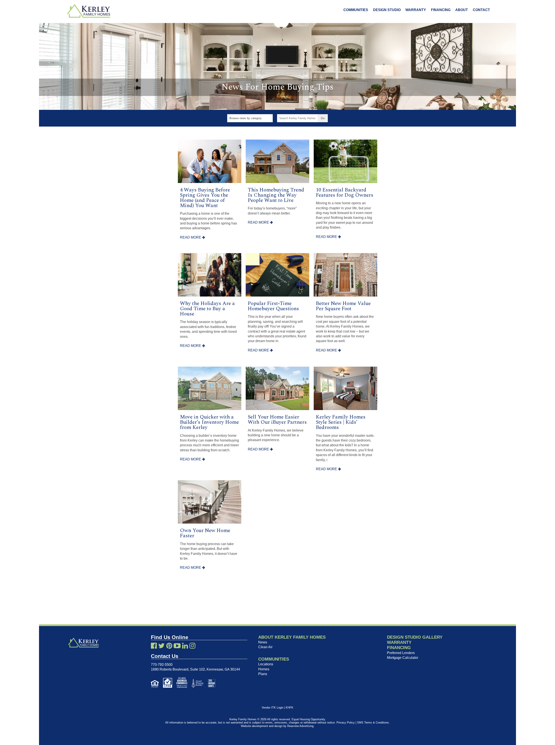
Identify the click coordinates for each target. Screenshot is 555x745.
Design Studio (387, 10)
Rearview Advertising (300, 726)
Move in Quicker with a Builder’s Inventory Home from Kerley (209, 422)
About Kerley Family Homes (292, 637)
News (262, 642)
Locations (265, 664)
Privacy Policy (345, 722)
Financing (441, 10)
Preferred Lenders (401, 653)
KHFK (289, 707)
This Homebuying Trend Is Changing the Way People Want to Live (276, 195)
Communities (355, 10)
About (461, 10)
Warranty (415, 10)
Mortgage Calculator (402, 657)
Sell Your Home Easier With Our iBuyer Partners (277, 419)
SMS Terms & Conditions (373, 722)
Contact (481, 10)
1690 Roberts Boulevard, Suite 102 (178, 669)
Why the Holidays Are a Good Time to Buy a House (207, 309)
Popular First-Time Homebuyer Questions (273, 306)
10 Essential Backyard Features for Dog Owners (344, 192)
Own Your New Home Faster (205, 533)
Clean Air (265, 647)
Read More (191, 237)
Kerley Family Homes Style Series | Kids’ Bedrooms (341, 422)
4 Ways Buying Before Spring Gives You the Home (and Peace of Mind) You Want (205, 197)
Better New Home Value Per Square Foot (343, 306)
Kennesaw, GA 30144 (223, 669)
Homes (263, 669)
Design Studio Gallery (414, 637)
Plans (262, 674)
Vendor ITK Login (272, 707)
